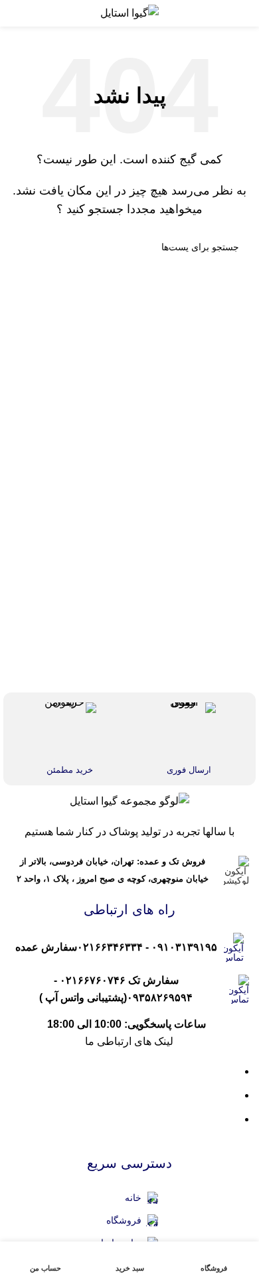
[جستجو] (25, 247)
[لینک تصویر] (129, 800)
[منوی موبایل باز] (235, 13)
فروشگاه (123, 1220)
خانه (133, 1197)
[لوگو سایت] (129, 12)
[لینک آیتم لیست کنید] (129, 947)
